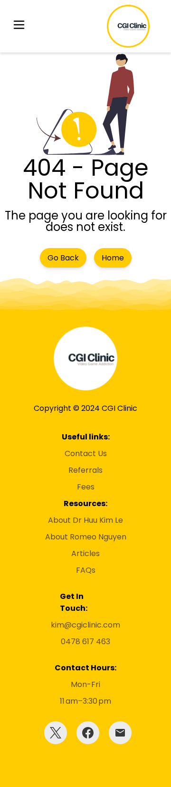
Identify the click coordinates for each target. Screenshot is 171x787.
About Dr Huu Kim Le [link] (85, 520)
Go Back (63, 257)
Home (113, 257)
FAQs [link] (85, 570)
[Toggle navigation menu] (19, 26)
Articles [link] (85, 553)
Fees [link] (86, 486)
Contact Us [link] (86, 453)
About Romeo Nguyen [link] (85, 536)
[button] (19, 26)
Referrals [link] (85, 470)
